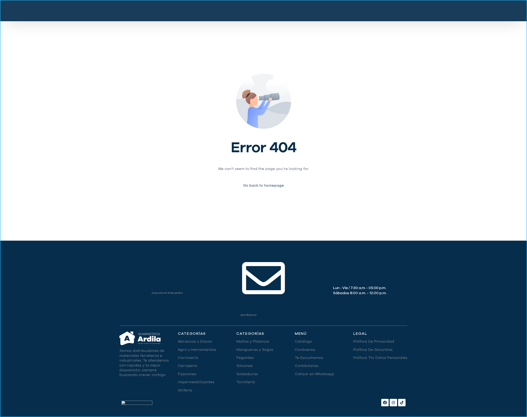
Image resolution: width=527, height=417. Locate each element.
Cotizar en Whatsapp (314, 373)
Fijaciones (187, 373)
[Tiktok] (402, 402)
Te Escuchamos (309, 357)
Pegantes (245, 357)
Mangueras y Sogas (254, 349)
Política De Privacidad (373, 341)
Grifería (185, 390)
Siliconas (244, 365)
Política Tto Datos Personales (380, 357)
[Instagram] (393, 402)
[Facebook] (385, 402)
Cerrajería (187, 365)
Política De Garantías (373, 349)
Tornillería (245, 382)
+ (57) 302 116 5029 (167, 287)
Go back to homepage (263, 185)
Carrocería (188, 357)
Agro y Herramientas (197, 349)
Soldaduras (247, 373)
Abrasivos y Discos (195, 341)
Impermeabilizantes (196, 382)
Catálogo (303, 341)
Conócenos (305, 349)
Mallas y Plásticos (252, 341)
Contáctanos (306, 365)
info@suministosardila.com (263, 310)
